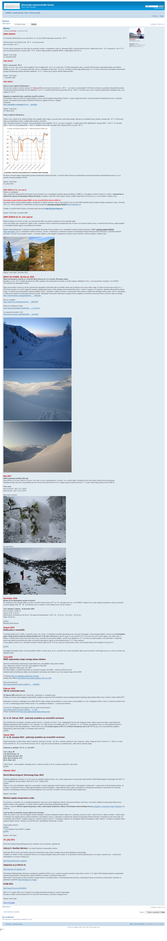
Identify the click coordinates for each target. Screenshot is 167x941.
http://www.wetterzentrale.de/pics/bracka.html (35, 712)
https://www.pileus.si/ (74, 204)
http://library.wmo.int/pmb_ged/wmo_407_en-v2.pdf (34, 678)
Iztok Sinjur (13, 31)
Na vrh (163, 904)
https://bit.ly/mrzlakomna (54, 208)
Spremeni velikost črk (162, 12)
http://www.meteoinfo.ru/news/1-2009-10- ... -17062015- (21, 684)
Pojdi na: (142, 912)
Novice (5, 21)
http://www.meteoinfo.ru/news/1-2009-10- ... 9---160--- (20, 710)
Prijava (162, 16)
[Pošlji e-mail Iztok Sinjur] (130, 49)
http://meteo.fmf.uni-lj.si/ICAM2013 (14, 888)
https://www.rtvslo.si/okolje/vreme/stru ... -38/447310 (20, 302)
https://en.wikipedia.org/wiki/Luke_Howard (25, 676)
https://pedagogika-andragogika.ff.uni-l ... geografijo (20, 104)
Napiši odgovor (6, 23)
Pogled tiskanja (158, 12)
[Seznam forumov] (12, 5)
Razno (27, 13)
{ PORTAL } (8, 13)
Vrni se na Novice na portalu (11, 912)
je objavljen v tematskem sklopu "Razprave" (107, 806)
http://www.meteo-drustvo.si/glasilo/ (15, 861)
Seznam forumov (18, 13)
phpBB (76, 927)
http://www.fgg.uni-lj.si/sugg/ (27, 880)
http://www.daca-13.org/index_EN (14, 869)
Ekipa (131, 924)
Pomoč (155, 16)
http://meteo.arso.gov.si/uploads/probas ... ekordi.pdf (20, 314)
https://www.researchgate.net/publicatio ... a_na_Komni (21, 308)
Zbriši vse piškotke (139, 924)
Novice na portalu (35, 13)
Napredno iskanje (159, 8)
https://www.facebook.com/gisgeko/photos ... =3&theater (22, 295)
